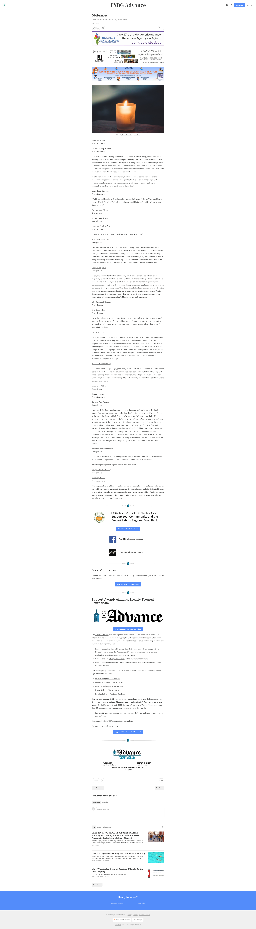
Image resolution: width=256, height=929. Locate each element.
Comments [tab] (96, 802)
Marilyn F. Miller (99, 385)
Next (158, 788)
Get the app (138, 920)
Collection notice (144, 915)
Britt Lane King (98, 310)
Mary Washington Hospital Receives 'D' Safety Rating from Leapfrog (117, 870)
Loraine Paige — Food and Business (110, 694)
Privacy (130, 915)
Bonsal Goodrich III (100, 218)
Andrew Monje (98, 394)
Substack (118, 925)
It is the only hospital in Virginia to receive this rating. (110, 874)
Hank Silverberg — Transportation (109, 686)
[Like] (94, 28)
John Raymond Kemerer (102, 302)
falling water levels (116, 658)
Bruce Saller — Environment (107, 690)
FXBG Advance (101, 634)
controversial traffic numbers (119, 662)
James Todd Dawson (100, 191)
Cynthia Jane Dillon (100, 210)
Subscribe (239, 5)
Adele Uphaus (104, 860)
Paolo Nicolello (127, 135)
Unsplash (137, 135)
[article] (128, 840)
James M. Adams (99, 140)
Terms (136, 915)
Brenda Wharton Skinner (102, 448)
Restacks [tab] (105, 802)
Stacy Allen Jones (99, 267)
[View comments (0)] (98, 28)
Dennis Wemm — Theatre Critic (109, 682)
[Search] (227, 5)
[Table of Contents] (2, 464)
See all (95, 885)
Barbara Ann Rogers (100, 402)
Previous (99, 788)
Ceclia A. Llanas (98, 332)
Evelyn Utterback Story (101, 469)
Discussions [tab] (107, 827)
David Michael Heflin (101, 226)
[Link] (88, 570)
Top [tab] (94, 827)
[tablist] (100, 802)
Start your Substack (123, 920)
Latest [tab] (99, 827)
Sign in (249, 5)
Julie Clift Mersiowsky (101, 363)
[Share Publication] (231, 5)
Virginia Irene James (100, 239)
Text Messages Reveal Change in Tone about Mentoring (118, 853)
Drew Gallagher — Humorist (107, 678)
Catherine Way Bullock (101, 148)
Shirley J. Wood (98, 477)
